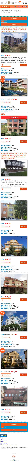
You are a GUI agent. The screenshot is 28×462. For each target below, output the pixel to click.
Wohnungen (5, 6)
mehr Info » (23, 65)
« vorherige (14, 18)
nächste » (14, 24)
